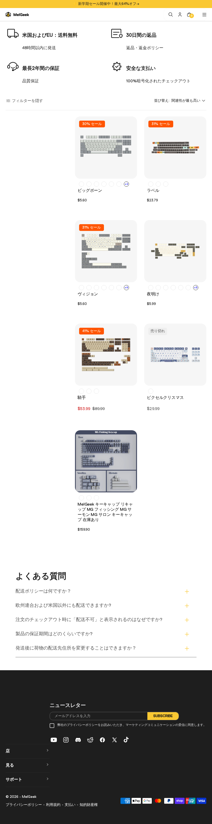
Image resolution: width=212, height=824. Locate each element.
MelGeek (29, 797)
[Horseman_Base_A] (81, 391)
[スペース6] (119, 184)
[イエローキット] (104, 184)
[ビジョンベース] (81, 287)
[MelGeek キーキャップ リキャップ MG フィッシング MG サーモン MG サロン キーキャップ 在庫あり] (106, 461)
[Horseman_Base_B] (89, 391)
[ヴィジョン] (106, 251)
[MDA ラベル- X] (151, 184)
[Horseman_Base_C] (96, 391)
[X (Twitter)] (114, 740)
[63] (158, 287)
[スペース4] (111, 184)
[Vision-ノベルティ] (104, 287)
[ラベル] (175, 147)
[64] (166, 287)
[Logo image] (17, 15)
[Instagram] (66, 740)
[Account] (180, 14)
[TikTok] (127, 740)
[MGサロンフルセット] (96, 498)
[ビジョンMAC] (119, 287)
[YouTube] (54, 740)
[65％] (173, 287)
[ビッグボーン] (106, 147)
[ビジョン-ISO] (111, 287)
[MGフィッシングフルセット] (81, 498)
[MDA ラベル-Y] (158, 184)
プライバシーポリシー (24, 805)
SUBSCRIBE (163, 716)
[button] (24, 101)
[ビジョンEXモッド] (89, 287)
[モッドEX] (81, 184)
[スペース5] (96, 184)
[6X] (151, 287)
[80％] (188, 287)
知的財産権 (89, 805)
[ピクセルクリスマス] (175, 355)
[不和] (78, 740)
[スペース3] (89, 184)
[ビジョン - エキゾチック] (96, 287)
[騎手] (106, 355)
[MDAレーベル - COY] (166, 184)
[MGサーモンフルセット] (89, 498)
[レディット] (90, 740)
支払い (70, 805)
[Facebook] (102, 740)
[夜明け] (175, 251)
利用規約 (53, 805)
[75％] (181, 287)
